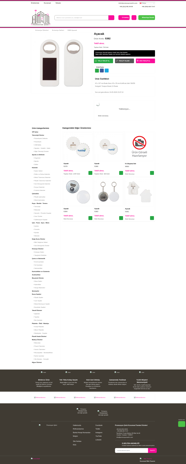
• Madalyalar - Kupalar (39, 333)
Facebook (98, 425)
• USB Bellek (36, 145)
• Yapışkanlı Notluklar (39, 255)
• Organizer (36, 158)
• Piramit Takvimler (38, 346)
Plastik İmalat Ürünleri (39, 336)
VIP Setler (35, 132)
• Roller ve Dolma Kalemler (41, 174)
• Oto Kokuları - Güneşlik (40, 359)
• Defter (35, 164)
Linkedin (98, 440)
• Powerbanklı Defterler (40, 138)
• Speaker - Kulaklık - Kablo (41, 148)
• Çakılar (35, 226)
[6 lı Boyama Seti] (139, 146)
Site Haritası (77, 441)
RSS (74, 445)
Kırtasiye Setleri (58, 30)
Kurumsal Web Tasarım (147, 461)
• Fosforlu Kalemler (38, 190)
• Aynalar (35, 232)
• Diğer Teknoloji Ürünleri (40, 151)
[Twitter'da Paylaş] (107, 70)
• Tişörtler (35, 317)
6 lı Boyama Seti (130, 163)
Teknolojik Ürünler (38, 135)
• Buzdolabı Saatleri (39, 307)
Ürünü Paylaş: (100, 67)
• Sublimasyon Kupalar (39, 219)
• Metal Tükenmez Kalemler (41, 177)
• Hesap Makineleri (38, 287)
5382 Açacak (72, 30)
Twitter (97, 429)
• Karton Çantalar (38, 356)
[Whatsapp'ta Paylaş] (97, 71)
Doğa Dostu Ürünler (38, 239)
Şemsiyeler (35, 291)
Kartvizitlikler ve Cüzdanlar (41, 271)
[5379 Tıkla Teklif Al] (90, 173)
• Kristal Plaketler (38, 326)
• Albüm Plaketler (38, 330)
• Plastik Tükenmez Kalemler (41, 180)
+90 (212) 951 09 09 (126, 6)
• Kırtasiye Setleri (38, 252)
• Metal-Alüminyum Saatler (41, 304)
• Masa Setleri (37, 281)
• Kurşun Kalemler (38, 187)
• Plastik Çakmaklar (38, 197)
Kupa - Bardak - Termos (39, 203)
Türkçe (143, 3)
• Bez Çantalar (37, 320)
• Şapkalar (36, 313)
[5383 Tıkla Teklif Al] (121, 218)
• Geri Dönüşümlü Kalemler (41, 184)
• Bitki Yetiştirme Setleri (40, 242)
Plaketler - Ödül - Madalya (40, 323)
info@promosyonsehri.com (127, 3)
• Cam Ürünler (37, 216)
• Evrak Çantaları (38, 262)
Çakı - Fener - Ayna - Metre (40, 223)
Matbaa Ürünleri (37, 339)
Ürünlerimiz (35, 3)
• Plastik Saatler (37, 297)
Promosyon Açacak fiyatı (103, 52)
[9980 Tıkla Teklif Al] (152, 173)
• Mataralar (36, 210)
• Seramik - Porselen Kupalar (41, 213)
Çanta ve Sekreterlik (38, 258)
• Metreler (36, 236)
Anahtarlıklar (36, 275)
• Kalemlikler (36, 284)
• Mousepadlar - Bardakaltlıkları (42, 352)
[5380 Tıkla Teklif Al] (121, 173)
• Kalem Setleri (37, 171)
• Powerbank (36, 141)
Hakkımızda (77, 425)
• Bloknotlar (36, 343)
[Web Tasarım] (147, 459)
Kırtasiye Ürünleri (42, 30)
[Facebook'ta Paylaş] (102, 70)
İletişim (58, 3)
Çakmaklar (35, 193)
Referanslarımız (78, 429)
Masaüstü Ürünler (38, 278)
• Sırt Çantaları (37, 265)
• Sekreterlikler (37, 268)
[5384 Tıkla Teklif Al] (90, 218)
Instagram (98, 432)
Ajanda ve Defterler (38, 154)
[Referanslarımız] (43, 398)
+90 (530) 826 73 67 (148, 6)
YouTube (98, 436)
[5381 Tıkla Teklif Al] (152, 218)
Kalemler (35, 167)
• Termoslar (36, 206)
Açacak (66, 163)
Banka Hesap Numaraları (81, 432)
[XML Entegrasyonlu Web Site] (61, 459)
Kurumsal (47, 3)
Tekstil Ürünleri (37, 310)
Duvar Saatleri (36, 294)
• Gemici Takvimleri (38, 349)
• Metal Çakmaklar (38, 200)
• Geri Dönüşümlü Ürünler (40, 245)
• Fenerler (36, 229)
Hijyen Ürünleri (37, 362)
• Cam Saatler (37, 301)
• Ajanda (35, 161)
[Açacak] (78, 146)
